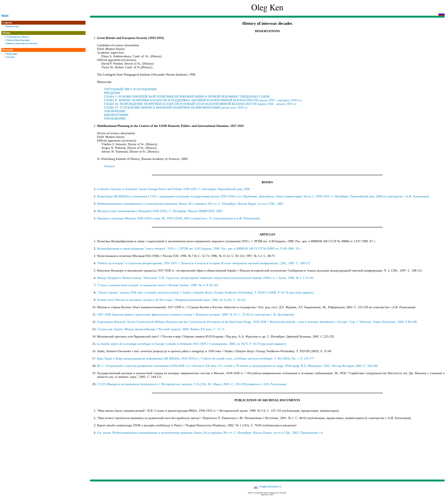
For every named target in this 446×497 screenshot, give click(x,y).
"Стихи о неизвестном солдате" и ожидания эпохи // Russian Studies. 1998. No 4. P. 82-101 (157, 285)
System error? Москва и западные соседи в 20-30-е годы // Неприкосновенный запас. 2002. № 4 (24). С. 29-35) (171, 300)
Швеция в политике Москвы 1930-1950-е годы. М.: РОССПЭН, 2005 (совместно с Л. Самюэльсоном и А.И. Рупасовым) (178, 218)
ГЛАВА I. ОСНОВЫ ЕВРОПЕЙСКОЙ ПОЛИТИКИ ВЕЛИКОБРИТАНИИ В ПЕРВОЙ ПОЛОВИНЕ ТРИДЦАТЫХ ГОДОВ (187, 96)
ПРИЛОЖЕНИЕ (115, 118)
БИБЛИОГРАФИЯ (116, 115)
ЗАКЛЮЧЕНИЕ (115, 111)
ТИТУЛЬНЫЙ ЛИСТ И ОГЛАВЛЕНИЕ (130, 89)
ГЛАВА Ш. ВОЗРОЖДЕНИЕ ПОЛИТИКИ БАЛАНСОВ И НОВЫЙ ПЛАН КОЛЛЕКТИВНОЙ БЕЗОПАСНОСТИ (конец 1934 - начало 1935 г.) (200, 104)
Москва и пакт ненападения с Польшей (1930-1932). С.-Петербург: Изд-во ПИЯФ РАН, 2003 (159, 211)
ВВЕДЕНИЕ (112, 93)
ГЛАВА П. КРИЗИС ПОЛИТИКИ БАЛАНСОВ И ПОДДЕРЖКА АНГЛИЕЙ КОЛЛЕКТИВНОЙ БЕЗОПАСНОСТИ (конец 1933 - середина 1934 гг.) (203, 100)
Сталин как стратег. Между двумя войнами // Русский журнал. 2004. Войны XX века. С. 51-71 (161, 329)
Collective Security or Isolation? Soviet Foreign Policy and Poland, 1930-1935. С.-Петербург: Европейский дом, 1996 (173, 189)
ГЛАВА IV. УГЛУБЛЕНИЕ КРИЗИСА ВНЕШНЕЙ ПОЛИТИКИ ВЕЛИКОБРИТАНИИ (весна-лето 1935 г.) (175, 107)
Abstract (109, 166)
